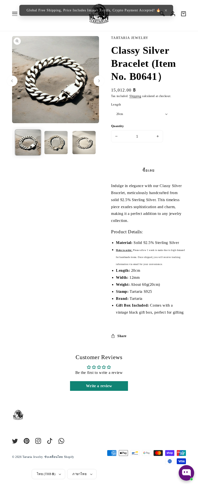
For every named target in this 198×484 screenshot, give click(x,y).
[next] (99, 81)
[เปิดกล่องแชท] (186, 473)
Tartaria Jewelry (32, 457)
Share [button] (122, 336)
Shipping (135, 96)
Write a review (99, 386)
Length (116, 104)
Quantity (117, 126)
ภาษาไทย (79, 474)
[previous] (12, 81)
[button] (166, 10)
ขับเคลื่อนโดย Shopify (59, 457)
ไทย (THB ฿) (46, 474)
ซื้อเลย (148, 170)
